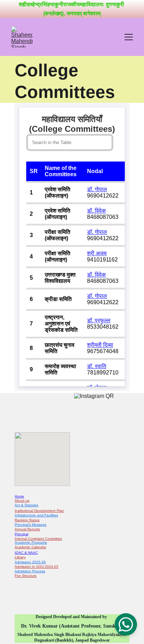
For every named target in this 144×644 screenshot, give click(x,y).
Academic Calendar (30, 547)
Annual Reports (27, 529)
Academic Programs (31, 542)
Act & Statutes (26, 505)
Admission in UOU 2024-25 (36, 566)
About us (22, 500)
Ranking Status (27, 520)
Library (20, 557)
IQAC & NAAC (26, 552)
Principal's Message (30, 525)
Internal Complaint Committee (38, 539)
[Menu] (128, 37)
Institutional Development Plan (39, 511)
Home (19, 496)
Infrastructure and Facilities (36, 515)
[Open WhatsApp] (126, 624)
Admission (23, 571)
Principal (21, 534)
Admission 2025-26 (30, 562)
